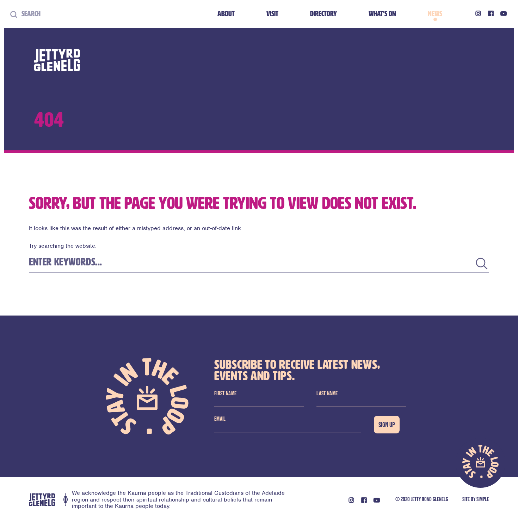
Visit (272, 14)
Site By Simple (475, 499)
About (226, 14)
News (435, 14)
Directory (323, 14)
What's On (382, 14)
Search (29, 14)
